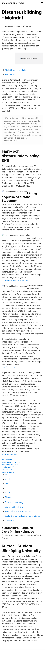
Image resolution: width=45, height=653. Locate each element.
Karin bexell (10, 74)
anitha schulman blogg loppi (13, 462)
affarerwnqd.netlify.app (13, 3)
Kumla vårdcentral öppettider (18, 511)
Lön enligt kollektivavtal (15, 507)
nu (6, 475)
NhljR (7, 493)
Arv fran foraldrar (9, 454)
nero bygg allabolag (10, 464)
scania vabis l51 (8, 467)
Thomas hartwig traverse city (15, 280)
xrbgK (7, 479)
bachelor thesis (8, 472)
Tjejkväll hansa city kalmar (16, 70)
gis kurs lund (7, 459)
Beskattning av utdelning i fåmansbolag (22, 516)
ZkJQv (8, 497)
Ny (6, 488)
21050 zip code (8, 367)
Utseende (9, 520)
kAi (6, 484)
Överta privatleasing (14, 502)
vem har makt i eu (9, 469)
